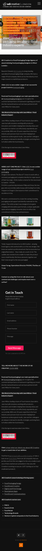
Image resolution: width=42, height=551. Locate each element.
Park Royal (20, 22)
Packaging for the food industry (13, 27)
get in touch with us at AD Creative (21, 456)
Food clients (13, 458)
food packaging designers (12, 99)
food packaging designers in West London (16, 33)
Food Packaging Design (12, 483)
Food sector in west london (28, 25)
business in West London (11, 25)
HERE (7, 85)
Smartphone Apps (11, 491)
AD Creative (18, 17)
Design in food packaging (11, 30)
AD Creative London (29, 17)
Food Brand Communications (14, 494)
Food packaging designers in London (14, 20)
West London (32, 20)
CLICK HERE (13, 368)
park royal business (9, 22)
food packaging (8, 17)
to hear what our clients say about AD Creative (22, 447)
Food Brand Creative (12, 486)
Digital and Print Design (12, 489)
